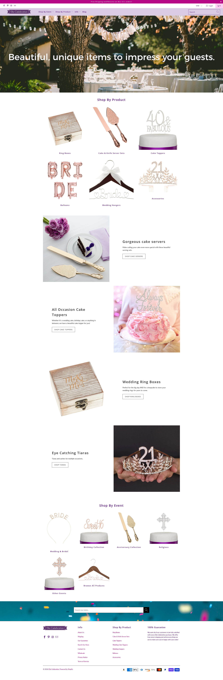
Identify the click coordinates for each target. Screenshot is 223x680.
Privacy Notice (82, 657)
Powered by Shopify (66, 669)
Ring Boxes (65, 130)
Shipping (80, 637)
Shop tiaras (60, 465)
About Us (81, 632)
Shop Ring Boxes (133, 396)
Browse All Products (94, 571)
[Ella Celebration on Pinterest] (7, 6)
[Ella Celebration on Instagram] (11, 6)
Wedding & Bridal (59, 532)
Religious (164, 530)
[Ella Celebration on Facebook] (4, 6)
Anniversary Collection (129, 530)
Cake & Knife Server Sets (111, 130)
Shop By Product (63, 12)
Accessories (158, 179)
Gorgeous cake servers (144, 241)
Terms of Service (83, 661)
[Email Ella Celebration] (15, 6)
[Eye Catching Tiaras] (147, 458)
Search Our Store (83, 645)
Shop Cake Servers (134, 256)
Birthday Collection (94, 530)
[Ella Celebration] (19, 11)
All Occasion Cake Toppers (68, 312)
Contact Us (81, 649)
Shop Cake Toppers (63, 329)
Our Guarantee (83, 641)
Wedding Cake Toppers (120, 645)
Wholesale (81, 653)
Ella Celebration (54, 669)
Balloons (65, 182)
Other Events (59, 575)
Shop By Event (45, 12)
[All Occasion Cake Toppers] (147, 319)
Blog (84, 12)
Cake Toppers (158, 130)
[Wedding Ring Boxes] (76, 389)
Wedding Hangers (111, 182)
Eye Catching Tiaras (70, 452)
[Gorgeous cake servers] (76, 248)
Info (77, 12)
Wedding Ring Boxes (142, 381)
